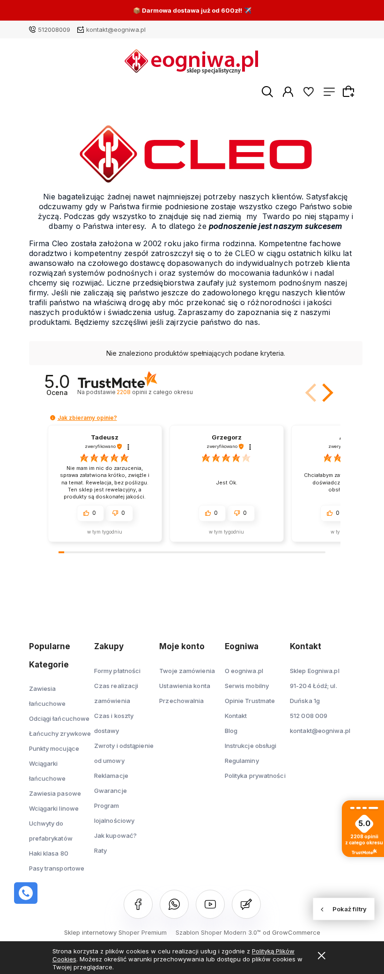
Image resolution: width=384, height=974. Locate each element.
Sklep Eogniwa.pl (315, 670)
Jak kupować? (115, 835)
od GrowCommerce (291, 932)
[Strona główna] (192, 61)
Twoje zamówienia (187, 670)
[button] (312, 392)
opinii (155, 391)
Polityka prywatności (255, 775)
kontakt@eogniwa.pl (116, 29)
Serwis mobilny (247, 685)
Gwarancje (110, 790)
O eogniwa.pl (244, 670)
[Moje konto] (288, 91)
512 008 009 (308, 715)
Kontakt (236, 715)
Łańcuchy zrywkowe (60, 733)
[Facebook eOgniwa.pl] (138, 904)
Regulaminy (242, 760)
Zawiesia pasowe (55, 793)
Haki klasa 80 (48, 853)
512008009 (54, 29)
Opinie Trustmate (250, 700)
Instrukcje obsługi (251, 745)
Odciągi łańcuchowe (59, 718)
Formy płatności (117, 670)
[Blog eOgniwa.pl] (246, 904)
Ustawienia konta (184, 685)
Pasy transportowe (57, 868)
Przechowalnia (181, 700)
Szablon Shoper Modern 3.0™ (218, 932)
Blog (231, 730)
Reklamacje (111, 775)
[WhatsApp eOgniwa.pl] (174, 904)
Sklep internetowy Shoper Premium (115, 932)
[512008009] (26, 893)
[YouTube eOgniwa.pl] (210, 904)
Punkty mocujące (54, 748)
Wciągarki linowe (54, 808)
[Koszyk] (349, 91)
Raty (100, 850)
